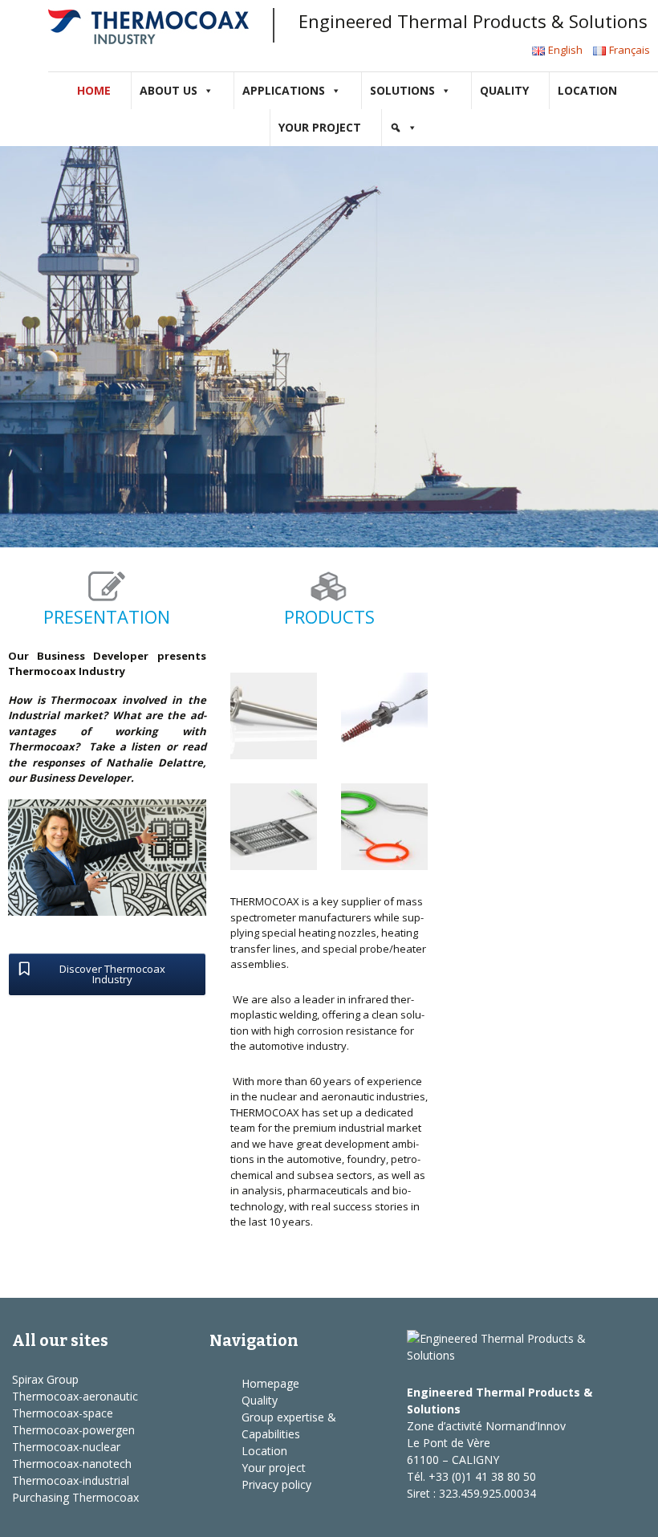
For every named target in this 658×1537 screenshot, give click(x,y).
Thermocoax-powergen (73, 1429)
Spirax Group (45, 1379)
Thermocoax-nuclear (66, 1446)
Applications (283, 90)
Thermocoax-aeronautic (75, 1396)
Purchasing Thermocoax (75, 1497)
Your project (319, 127)
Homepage (270, 1383)
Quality (504, 90)
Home (94, 90)
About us (168, 90)
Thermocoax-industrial (70, 1480)
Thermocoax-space (62, 1413)
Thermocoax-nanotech (72, 1463)
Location (587, 90)
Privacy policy (276, 1484)
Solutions (402, 90)
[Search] (403, 127)
